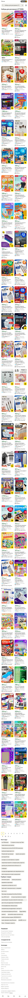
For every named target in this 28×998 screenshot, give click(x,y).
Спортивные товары (5, 972)
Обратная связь (4, 984)
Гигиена (3, 953)
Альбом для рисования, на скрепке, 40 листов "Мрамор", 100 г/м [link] (20, 389)
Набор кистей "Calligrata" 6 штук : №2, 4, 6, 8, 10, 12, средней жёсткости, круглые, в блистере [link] (20, 416)
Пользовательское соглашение (7, 982)
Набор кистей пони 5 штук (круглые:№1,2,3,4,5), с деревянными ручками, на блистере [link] (7, 307)
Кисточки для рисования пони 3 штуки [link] (7, 795)
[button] (26, 5)
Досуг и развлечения (5, 947)
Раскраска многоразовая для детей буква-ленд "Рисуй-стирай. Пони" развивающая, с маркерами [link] (7, 361)
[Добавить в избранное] (12, 12)
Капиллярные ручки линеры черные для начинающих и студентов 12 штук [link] (7, 471)
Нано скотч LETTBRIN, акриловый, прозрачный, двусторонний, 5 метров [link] (7, 334)
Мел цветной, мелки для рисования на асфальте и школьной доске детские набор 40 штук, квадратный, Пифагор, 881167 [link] (20, 113)
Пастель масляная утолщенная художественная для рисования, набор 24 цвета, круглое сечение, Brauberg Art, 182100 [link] (20, 768)
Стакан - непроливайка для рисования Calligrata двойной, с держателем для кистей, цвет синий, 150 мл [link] (7, 687)
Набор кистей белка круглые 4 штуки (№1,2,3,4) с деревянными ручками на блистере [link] (7, 580)
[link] (5, 842)
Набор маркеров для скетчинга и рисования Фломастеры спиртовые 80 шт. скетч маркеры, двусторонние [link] (20, 196)
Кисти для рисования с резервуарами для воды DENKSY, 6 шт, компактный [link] (20, 608)
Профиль (25, 996)
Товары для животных (6, 974)
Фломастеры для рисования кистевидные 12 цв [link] (7, 140)
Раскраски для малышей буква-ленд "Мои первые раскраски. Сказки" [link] (7, 633)
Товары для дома (5, 959)
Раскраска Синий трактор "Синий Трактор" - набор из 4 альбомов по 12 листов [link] (7, 553)
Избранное (14, 996)
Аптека (2, 960)
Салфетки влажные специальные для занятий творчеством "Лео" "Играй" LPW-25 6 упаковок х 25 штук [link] (7, 252)
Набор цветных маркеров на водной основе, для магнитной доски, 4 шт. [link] (20, 526)
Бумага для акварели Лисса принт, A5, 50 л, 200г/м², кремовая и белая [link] (6, 87)
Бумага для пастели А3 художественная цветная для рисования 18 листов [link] (20, 498)
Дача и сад (3, 966)
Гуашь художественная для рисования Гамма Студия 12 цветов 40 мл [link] (20, 795)
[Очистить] (22, 5)
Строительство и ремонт (6, 976)
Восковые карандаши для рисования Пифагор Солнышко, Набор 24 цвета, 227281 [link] (20, 31)
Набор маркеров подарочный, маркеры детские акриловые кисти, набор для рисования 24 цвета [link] (20, 714)
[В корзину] (12, 25)
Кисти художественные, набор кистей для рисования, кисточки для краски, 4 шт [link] (7, 31)
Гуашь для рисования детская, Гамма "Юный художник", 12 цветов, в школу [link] (7, 168)
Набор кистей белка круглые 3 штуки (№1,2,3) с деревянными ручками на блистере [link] (7, 416)
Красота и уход (4, 962)
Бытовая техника (5, 951)
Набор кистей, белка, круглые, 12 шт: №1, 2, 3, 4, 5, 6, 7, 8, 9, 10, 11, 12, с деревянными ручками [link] (20, 444)
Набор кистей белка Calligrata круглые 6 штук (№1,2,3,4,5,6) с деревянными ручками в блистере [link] (20, 140)
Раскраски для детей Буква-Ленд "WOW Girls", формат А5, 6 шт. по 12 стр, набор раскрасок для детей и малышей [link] (20, 553)
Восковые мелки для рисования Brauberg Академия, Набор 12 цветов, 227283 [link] (6, 714)
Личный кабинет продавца (7, 931)
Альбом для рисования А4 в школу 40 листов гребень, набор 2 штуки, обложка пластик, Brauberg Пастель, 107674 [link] (7, 822)
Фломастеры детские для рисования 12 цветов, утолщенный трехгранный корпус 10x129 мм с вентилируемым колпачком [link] (20, 168)
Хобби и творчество (5, 964)
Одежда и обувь (4, 957)
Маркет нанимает (5, 986)
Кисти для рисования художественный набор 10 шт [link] (20, 87)
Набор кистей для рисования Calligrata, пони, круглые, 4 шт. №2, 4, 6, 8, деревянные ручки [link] (20, 280)
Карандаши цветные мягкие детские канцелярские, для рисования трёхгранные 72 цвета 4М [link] (7, 280)
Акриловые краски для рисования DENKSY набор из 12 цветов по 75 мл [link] (7, 113)
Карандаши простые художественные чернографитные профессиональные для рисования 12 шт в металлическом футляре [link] (20, 251)
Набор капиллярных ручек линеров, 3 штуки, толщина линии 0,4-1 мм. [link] (7, 389)
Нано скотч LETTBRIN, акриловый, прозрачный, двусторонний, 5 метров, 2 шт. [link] (7, 444)
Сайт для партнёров (5, 936)
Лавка (8, 996)
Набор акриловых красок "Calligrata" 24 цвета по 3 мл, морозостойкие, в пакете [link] (7, 660)
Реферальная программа (6, 942)
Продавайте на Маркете (6, 933)
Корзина (19, 996)
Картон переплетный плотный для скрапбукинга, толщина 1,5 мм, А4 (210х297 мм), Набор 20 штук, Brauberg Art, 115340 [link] (7, 768)
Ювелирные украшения (6, 979)
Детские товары (4, 977)
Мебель (2, 949)
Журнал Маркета (5, 988)
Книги (2, 968)
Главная (3, 996)
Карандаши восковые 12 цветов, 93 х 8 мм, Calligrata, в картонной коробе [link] (20, 223)
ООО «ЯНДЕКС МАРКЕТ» (10, 991)
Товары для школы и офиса (7, 970)
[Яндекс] (11, 993)
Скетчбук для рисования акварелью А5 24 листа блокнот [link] (20, 60)
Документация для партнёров (7, 934)
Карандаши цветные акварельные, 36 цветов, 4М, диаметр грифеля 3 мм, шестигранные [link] (20, 307)
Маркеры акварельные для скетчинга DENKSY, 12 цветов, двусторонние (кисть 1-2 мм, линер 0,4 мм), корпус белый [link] (7, 608)
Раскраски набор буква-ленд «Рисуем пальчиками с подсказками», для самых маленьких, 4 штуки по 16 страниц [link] (7, 196)
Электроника (4, 955)
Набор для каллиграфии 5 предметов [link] (20, 471)
